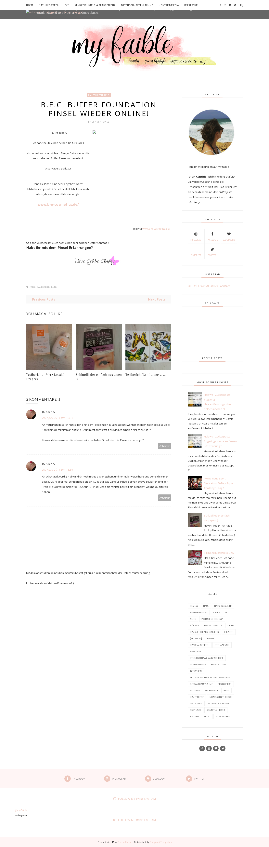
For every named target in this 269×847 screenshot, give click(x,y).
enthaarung (222, 645)
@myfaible (21, 810)
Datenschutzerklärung (137, 5)
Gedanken (196, 671)
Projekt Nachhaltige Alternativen (210, 677)
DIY (67, 5)
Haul (206, 606)
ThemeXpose (125, 841)
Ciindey (97, 121)
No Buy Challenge (218, 703)
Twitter (212, 255)
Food (207, 716)
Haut (226, 690)
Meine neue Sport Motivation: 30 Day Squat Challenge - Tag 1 (219, 483)
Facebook (212, 239)
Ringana (195, 690)
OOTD (230, 625)
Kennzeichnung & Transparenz (95, 5)
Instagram (195, 239)
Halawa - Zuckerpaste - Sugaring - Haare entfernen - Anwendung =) (220, 441)
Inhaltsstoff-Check (220, 697)
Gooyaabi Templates (161, 841)
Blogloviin (229, 239)
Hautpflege (197, 697)
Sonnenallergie (216, 710)
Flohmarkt (211, 690)
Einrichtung (218, 664)
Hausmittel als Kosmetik (204, 632)
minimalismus (198, 664)
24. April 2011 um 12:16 (57, 418)
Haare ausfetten (199, 645)
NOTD (193, 619)
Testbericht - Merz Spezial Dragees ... (45, 376)
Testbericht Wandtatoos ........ (145, 374)
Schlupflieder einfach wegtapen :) (99, 376)
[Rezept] (228, 632)
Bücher (194, 625)
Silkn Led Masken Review (219, 553)
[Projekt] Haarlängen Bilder (207, 658)
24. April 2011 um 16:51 (57, 469)
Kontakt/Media (169, 5)
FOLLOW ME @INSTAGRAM (211, 286)
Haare (216, 612)
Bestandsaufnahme (201, 684)
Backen (194, 716)
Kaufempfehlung (98, 95)
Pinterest (196, 255)
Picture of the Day (212, 619)
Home (29, 5)
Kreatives (195, 651)
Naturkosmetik (49, 5)
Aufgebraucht (199, 612)
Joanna (48, 412)
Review (194, 606)
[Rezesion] (196, 638)
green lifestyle (213, 625)
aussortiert (223, 716)
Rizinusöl (195, 710)
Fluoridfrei (225, 684)
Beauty (211, 638)
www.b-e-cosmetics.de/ (58, 204)
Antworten (165, 446)
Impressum (191, 5)
